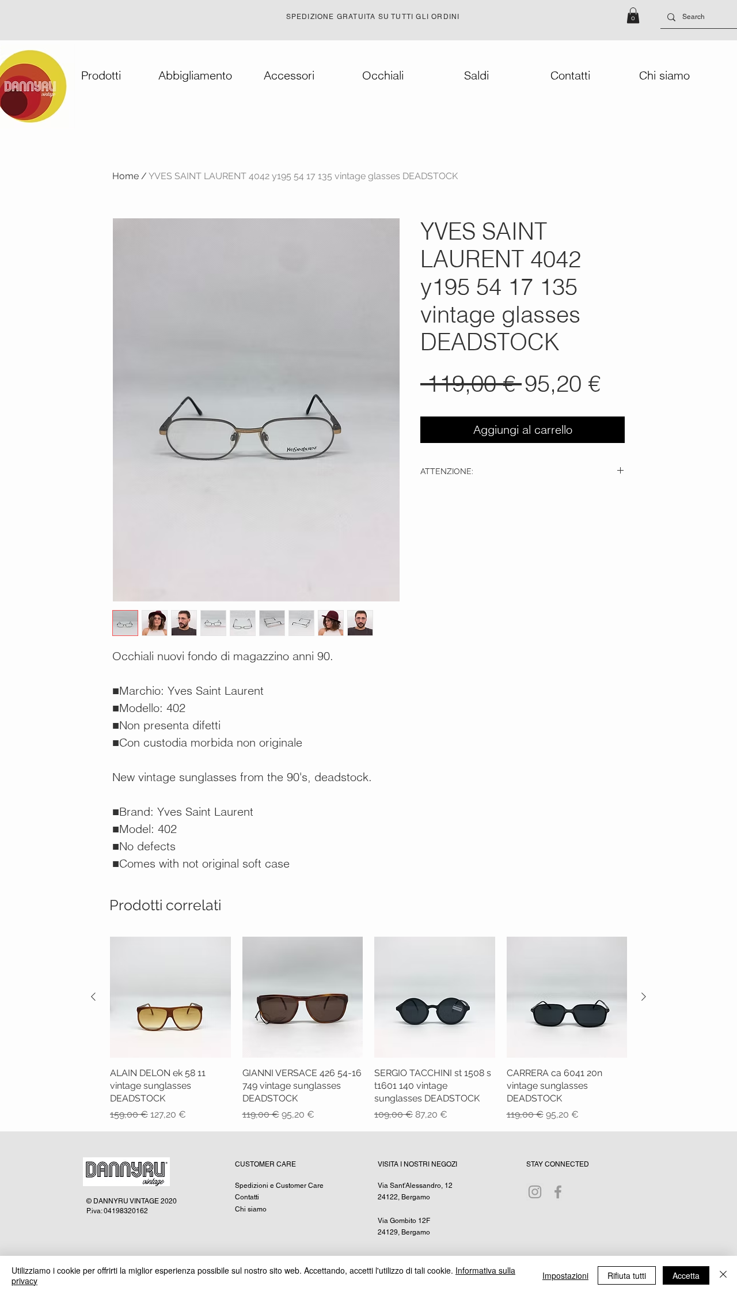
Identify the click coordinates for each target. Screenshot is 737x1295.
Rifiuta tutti (626, 1275)
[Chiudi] (723, 1275)
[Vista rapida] (170, 997)
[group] (368, 1029)
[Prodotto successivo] (644, 997)
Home (125, 176)
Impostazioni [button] (565, 1275)
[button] (633, 15)
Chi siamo (251, 1209)
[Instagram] (535, 1192)
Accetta (686, 1275)
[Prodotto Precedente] (93, 997)
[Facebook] (558, 1192)
